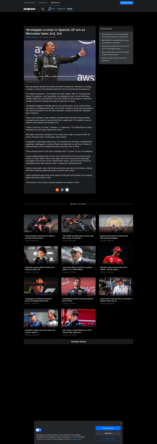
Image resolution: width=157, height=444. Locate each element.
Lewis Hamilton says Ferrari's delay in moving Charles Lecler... (40, 237)
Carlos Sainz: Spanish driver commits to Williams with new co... (116, 300)
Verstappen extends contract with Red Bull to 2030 (77, 300)
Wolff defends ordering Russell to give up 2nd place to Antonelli (115, 41)
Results (61, 9)
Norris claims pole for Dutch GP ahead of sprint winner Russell (115, 53)
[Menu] (42, 9)
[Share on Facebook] (62, 189)
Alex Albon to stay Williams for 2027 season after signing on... (77, 331)
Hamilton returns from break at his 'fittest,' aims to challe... (113, 268)
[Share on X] (52, 189)
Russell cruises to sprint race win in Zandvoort (114, 59)
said (59, 127)
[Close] (120, 423)
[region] (78, 432)
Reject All (108, 433)
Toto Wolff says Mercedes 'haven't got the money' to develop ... (78, 237)
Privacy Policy (77, 439)
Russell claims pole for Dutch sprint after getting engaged (114, 237)
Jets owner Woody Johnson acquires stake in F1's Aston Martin (77, 268)
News (70, 9)
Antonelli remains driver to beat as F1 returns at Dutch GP (40, 268)
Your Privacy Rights (108, 438)
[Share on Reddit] (57, 189)
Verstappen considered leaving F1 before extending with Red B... (38, 300)
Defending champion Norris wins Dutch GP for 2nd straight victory (115, 47)
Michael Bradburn (32, 37)
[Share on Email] (67, 189)
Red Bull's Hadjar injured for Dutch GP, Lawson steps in (40, 331)
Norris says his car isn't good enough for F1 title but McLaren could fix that (115, 35)
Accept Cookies (108, 428)
